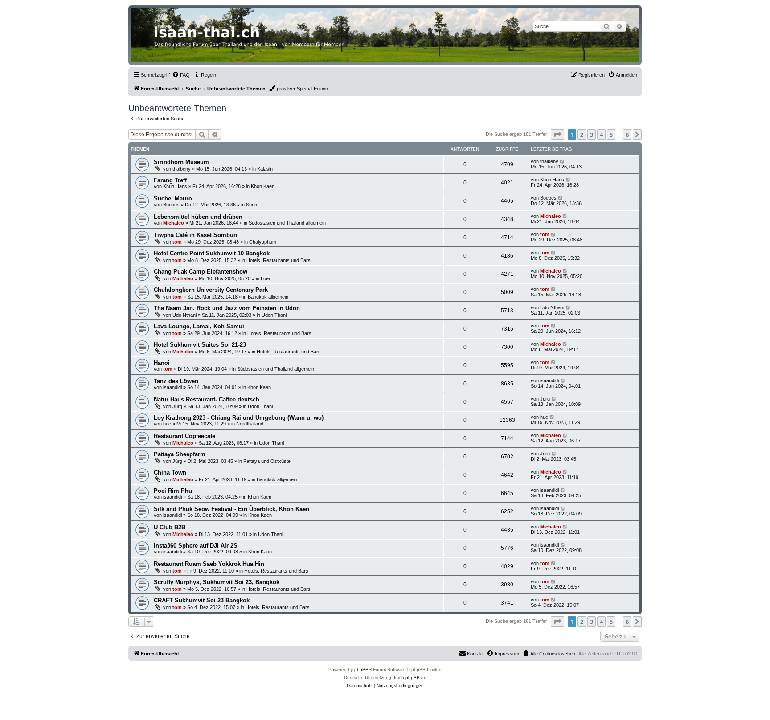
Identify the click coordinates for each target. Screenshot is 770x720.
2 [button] (581, 135)
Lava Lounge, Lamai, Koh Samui (199, 326)
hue (167, 423)
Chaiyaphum (262, 242)
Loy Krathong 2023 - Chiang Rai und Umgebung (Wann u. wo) (239, 417)
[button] (557, 134)
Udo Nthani (184, 315)
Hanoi (162, 363)
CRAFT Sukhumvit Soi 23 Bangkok (202, 600)
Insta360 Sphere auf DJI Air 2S (196, 545)
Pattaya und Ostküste (267, 461)
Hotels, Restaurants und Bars (278, 260)
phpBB (361, 669)
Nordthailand (249, 423)
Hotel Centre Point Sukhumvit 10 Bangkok (212, 253)
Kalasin (265, 169)
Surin (251, 204)
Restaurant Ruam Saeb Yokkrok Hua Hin (209, 563)
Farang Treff (170, 180)
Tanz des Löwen (176, 381)
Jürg (177, 406)
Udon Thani (274, 315)
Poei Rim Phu (173, 490)
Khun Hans (175, 186)
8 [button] (627, 135)
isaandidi (172, 387)
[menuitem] (181, 75)
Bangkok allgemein (268, 296)
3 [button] (591, 135)
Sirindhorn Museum (181, 162)
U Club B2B (169, 527)
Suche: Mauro (173, 198)
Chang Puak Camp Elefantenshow (200, 271)
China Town (170, 472)
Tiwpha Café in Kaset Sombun (195, 235)
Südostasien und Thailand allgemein (287, 222)
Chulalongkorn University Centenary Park (211, 289)
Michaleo (173, 222)
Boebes (171, 204)
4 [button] (601, 135)
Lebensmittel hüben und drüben (198, 216)
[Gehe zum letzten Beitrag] (562, 161)
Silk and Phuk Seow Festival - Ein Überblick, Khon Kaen (231, 509)
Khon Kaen (262, 186)
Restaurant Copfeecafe (184, 436)
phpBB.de (415, 677)
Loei (265, 278)
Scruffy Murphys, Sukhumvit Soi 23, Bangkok (216, 582)
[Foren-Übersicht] (385, 35)
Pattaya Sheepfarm (179, 454)
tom (177, 242)
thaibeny (181, 169)
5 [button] (611, 135)
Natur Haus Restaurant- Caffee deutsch (206, 399)
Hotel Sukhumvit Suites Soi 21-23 (200, 344)
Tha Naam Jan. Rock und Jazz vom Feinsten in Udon (227, 308)
